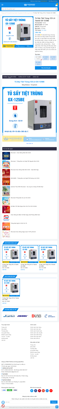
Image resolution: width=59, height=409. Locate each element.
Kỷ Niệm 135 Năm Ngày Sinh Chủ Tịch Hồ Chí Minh (24, 206)
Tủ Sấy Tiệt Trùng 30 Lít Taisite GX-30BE (47, 265)
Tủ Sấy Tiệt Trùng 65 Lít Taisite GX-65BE (10, 265)
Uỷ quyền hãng (5, 332)
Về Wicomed (4, 338)
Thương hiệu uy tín (10, 309)
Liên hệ (3, 340)
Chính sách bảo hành (35, 336)
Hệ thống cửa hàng (53, 1)
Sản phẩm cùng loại (11, 243)
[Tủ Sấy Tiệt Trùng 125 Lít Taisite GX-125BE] (29, 114)
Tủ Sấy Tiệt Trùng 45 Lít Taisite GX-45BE (29, 265)
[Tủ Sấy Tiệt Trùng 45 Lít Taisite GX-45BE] (29, 254)
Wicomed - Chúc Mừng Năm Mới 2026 (21, 152)
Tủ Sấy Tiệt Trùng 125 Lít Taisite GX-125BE (10, 298)
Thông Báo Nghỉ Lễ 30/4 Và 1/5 (19, 223)
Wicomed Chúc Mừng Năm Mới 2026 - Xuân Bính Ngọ (25, 169)
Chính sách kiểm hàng (36, 334)
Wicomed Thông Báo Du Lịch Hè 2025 (20, 197)
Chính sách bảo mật (35, 329)
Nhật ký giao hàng (6, 334)
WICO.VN (48, 407)
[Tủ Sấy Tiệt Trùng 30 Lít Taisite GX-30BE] (48, 254)
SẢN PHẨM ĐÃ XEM (10, 276)
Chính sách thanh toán (36, 331)
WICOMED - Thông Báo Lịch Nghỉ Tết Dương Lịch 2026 (25, 178)
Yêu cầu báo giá (45, 68)
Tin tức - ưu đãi (5, 336)
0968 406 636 (9, 370)
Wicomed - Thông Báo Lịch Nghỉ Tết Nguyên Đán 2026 (25, 161)
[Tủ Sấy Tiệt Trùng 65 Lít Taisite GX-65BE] (11, 254)
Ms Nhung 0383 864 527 (20, 370)
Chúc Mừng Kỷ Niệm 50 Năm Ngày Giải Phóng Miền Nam (25, 214)
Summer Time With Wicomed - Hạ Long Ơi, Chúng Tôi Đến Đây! (27, 186)
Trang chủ (4, 327)
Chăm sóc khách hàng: (38, 1)
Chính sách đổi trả (35, 338)
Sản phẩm (4, 329)
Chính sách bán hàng (35, 327)
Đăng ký (54, 402)
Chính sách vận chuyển (36, 332)
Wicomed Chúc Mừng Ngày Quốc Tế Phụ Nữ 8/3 (23, 231)
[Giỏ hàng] (55, 5)
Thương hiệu (4, 331)
